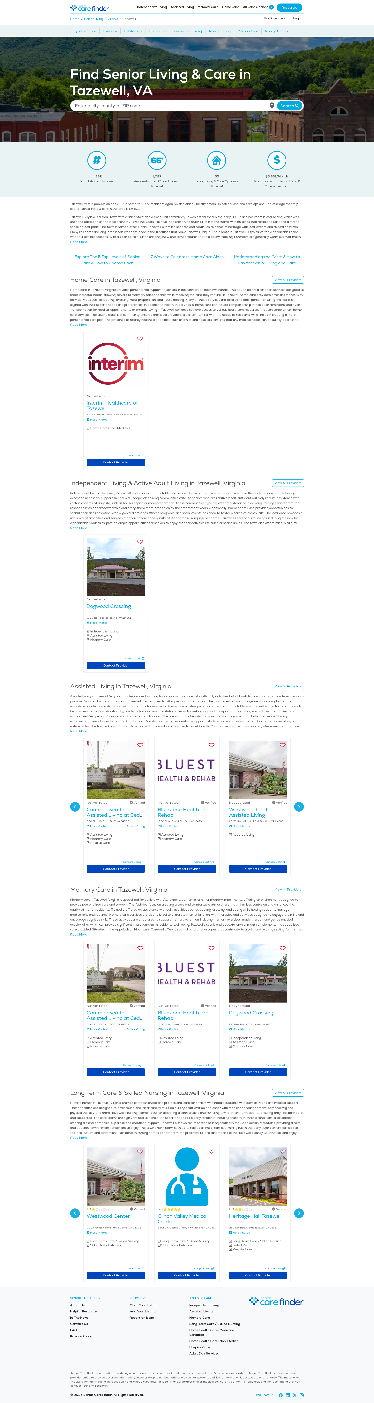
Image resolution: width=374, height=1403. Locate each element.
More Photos (98, 419)
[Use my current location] (272, 106)
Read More (78, 242)
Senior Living (93, 19)
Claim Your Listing (143, 1305)
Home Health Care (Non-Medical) (214, 1341)
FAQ (73, 1330)
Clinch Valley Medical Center (182, 1219)
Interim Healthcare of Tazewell (112, 405)
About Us (77, 1305)
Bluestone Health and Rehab (184, 812)
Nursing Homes (276, 31)
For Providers (274, 18)
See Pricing (137, 826)
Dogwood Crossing (109, 606)
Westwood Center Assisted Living (250, 812)
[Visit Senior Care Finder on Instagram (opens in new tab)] (302, 1395)
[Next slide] (299, 807)
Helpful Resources (84, 1311)
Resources (289, 7)
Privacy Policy (81, 1336)
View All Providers (288, 280)
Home (74, 19)
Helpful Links (133, 31)
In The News (79, 1318)
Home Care (230, 7)
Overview (110, 31)
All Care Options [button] (255, 7)
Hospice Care (199, 1347)
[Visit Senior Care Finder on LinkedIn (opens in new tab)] (288, 1395)
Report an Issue (142, 1318)
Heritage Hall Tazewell (255, 1216)
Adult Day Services (204, 1353)
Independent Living (152, 7)
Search (287, 105)
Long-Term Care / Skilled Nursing (214, 1324)
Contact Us (79, 1324)
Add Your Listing (142, 1311)
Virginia (113, 19)
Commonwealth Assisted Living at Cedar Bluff (116, 815)
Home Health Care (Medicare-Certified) (212, 1332)
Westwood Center (108, 1216)
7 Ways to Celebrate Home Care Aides (187, 256)
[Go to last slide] (75, 807)
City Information (84, 31)
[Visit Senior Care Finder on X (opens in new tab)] (295, 1395)
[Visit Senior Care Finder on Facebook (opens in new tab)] (281, 1395)
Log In (297, 18)
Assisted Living (182, 7)
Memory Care (208, 7)
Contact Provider (116, 462)
